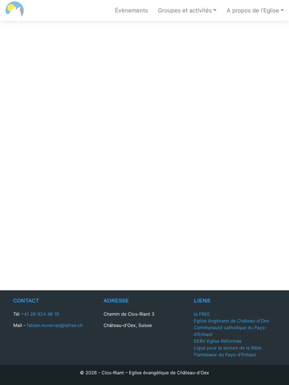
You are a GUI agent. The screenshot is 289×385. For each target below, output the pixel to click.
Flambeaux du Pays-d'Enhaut (225, 354)
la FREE (202, 314)
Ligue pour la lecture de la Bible (228, 348)
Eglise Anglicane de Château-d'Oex (231, 321)
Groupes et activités (185, 10)
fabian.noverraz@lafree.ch (55, 325)
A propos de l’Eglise (253, 10)
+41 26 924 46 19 (40, 314)
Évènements (131, 10)
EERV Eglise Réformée (218, 341)
